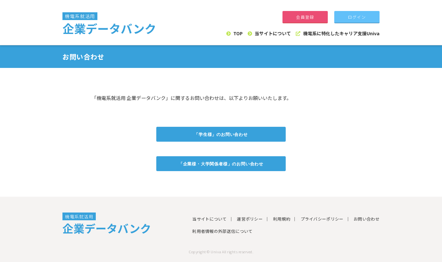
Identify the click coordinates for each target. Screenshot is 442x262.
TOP (237, 33)
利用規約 (281, 219)
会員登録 (305, 17)
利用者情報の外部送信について (222, 231)
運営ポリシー (250, 219)
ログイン (357, 17)
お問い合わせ (367, 219)
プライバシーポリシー (322, 219)
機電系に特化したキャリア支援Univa (341, 33)
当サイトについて (272, 33)
